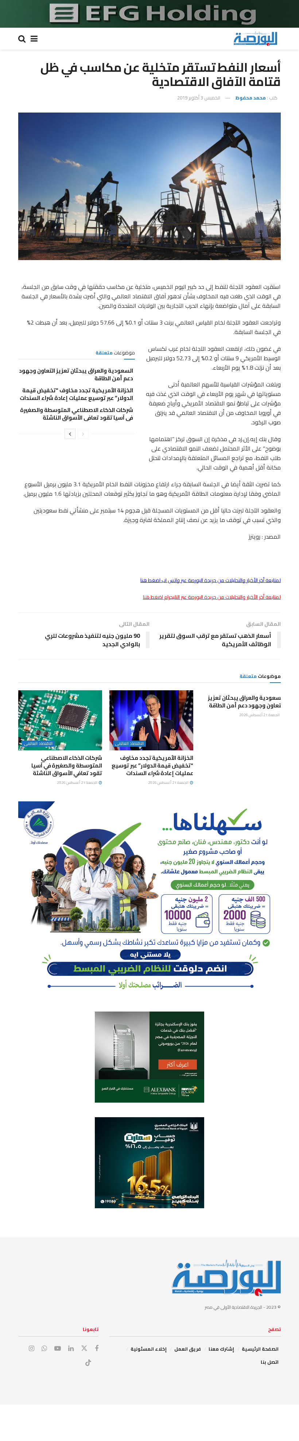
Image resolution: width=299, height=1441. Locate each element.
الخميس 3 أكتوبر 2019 (198, 97)
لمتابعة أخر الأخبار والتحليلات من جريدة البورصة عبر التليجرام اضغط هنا (212, 597)
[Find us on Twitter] (84, 1348)
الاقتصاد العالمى (129, 744)
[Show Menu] (34, 39)
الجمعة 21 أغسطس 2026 (259, 714)
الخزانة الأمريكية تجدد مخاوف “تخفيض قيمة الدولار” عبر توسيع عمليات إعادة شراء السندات (76, 394)
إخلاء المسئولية (149, 1348)
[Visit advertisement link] (149, 14)
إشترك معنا (221, 1348)
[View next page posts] (70, 434)
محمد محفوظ (250, 97)
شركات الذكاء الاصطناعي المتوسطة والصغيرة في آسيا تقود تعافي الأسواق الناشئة (76, 414)
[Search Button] (22, 39)
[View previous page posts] (83, 434)
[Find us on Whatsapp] (44, 1348)
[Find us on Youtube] (57, 1348)
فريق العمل (187, 1348)
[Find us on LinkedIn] (71, 1348)
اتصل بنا (270, 1362)
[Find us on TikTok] (88, 1363)
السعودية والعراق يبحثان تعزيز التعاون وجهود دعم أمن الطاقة (76, 374)
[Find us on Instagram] (31, 1348)
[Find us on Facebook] (96, 1348)
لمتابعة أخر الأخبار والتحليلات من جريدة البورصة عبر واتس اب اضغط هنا (210, 580)
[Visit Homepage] (255, 38)
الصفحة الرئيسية (260, 1348)
